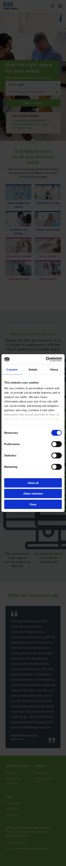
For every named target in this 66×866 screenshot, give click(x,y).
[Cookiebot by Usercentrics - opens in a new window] (46, 359)
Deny (33, 504)
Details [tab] (33, 369)
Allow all (32, 482)
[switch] (56, 444)
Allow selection (33, 493)
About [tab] (54, 369)
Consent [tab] (11, 369)
